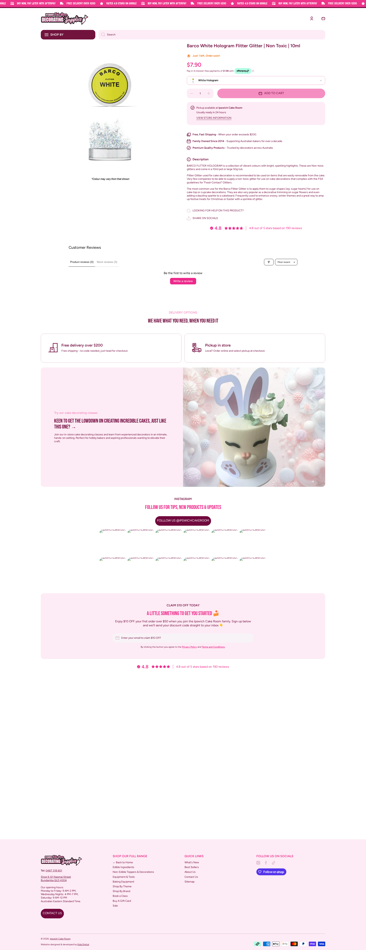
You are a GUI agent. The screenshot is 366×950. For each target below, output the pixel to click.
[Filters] (269, 262)
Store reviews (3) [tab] (107, 261)
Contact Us (191, 877)
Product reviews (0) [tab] (82, 261)
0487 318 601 (54, 870)
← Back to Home (123, 862)
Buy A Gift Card (122, 901)
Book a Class (120, 896)
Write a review (183, 281)
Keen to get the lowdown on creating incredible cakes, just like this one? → (110, 424)
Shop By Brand (121, 891)
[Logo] (64, 18)
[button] (323, 18)
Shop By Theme (122, 886)
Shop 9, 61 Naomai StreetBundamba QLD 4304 (56, 878)
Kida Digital (83, 944)
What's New (192, 862)
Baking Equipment (123, 881)
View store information (213, 118)
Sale (115, 905)
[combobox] (211, 34)
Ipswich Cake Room (60, 938)
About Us (190, 872)
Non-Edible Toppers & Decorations (133, 872)
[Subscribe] (248, 638)
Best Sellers (192, 867)
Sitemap (189, 881)
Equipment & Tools (124, 877)
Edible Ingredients (123, 867)
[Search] (101, 34)
